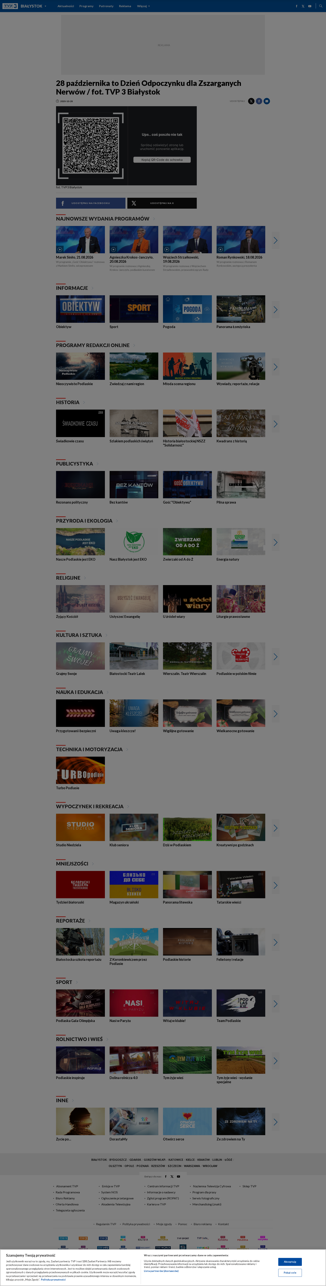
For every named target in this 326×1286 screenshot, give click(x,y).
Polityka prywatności (53, 1279)
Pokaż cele (290, 1272)
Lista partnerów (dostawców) (161, 1270)
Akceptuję (290, 1261)
